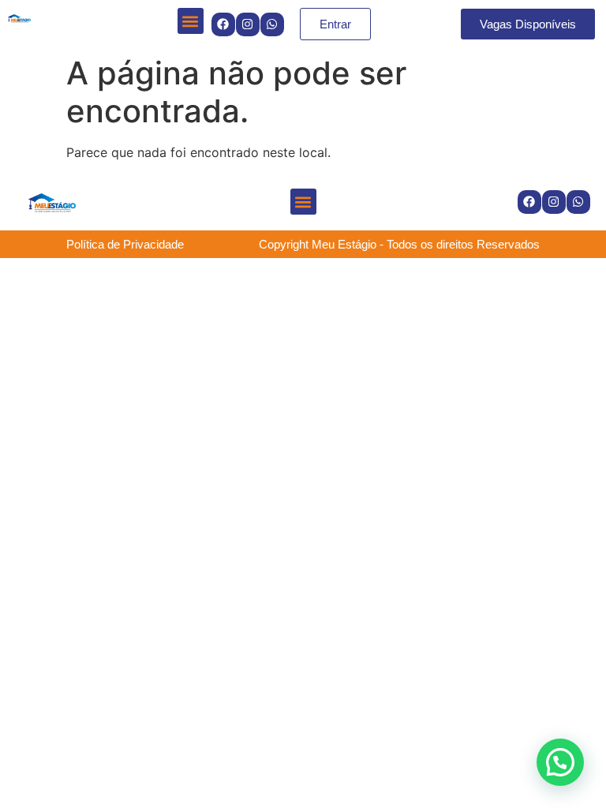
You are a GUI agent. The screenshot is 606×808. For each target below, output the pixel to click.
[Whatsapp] (272, 24)
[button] (191, 21)
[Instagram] (248, 24)
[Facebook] (223, 24)
